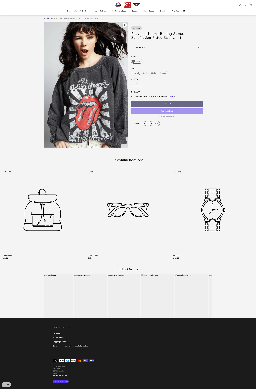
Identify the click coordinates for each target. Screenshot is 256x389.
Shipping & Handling (60, 342)
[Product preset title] (42, 209)
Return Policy (58, 337)
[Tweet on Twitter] (157, 123)
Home (46, 18)
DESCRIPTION (140, 47)
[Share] (145, 123)
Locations (56, 333)
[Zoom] (124, 25)
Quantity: (134, 79)
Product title (7, 255)
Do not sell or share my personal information (70, 346)
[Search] (245, 5)
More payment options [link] (167, 116)
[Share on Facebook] (151, 123)
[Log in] (240, 5)
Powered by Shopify (60, 375)
